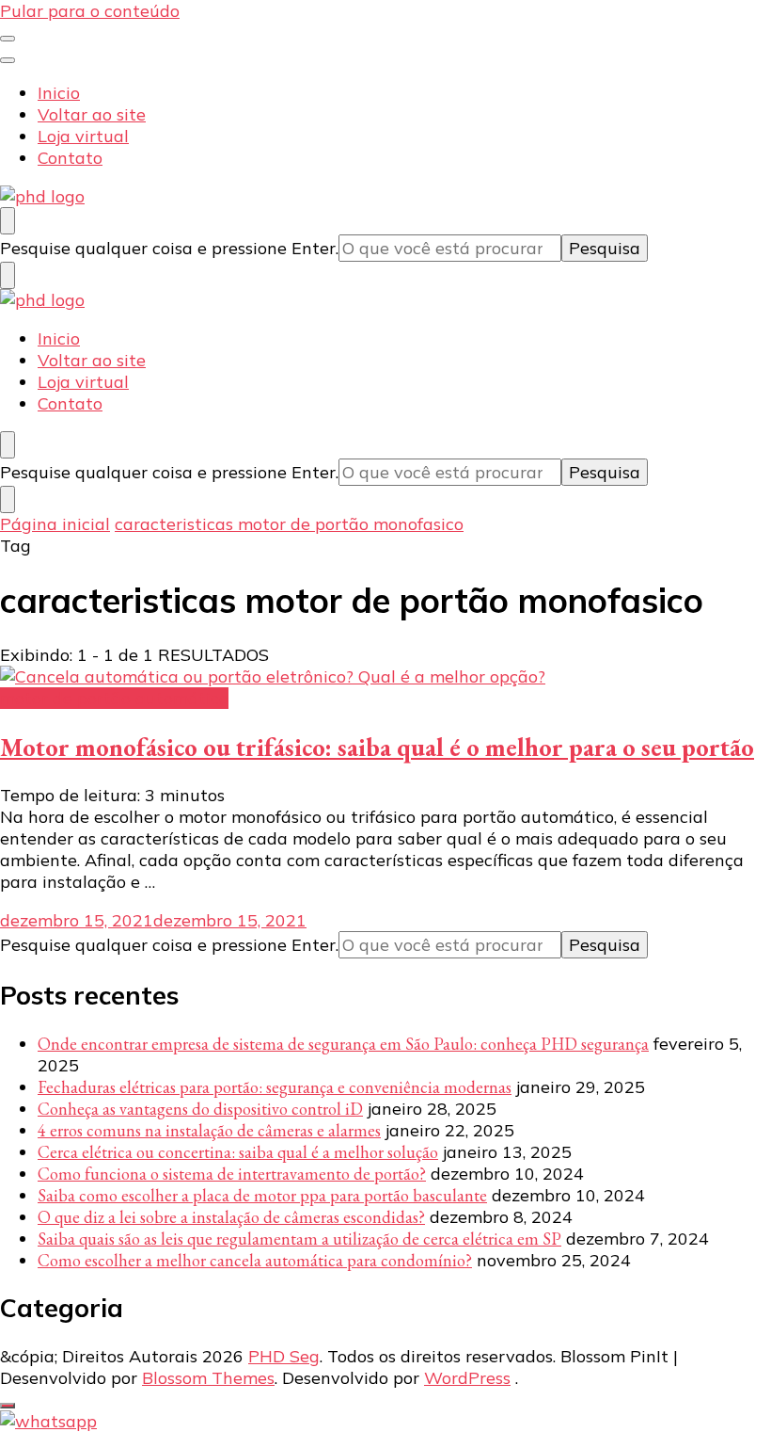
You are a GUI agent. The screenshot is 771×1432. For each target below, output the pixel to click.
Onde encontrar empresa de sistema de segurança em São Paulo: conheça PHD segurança (343, 1043)
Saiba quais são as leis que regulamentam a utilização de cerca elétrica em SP (299, 1238)
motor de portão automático (114, 698)
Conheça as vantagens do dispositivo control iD (200, 1108)
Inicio (59, 93)
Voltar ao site (92, 114)
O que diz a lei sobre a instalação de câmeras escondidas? (231, 1217)
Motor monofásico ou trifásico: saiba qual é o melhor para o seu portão (377, 747)
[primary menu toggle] (7, 38)
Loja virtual (83, 136)
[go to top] (7, 1405)
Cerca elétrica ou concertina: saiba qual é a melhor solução (238, 1152)
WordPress (467, 1378)
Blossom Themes (208, 1378)
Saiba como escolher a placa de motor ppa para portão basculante (262, 1195)
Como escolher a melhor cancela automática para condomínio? (255, 1260)
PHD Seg (284, 1356)
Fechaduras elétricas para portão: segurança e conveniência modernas (274, 1087)
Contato (70, 158)
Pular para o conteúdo (90, 11)
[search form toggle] (7, 220)
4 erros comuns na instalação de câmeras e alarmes (209, 1130)
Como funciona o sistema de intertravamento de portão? (232, 1173)
